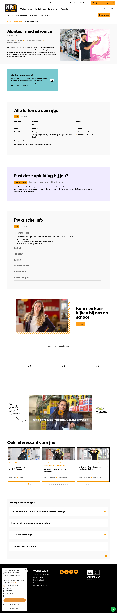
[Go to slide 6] (38, 484)
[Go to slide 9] (45, 484)
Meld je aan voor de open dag (102, 3)
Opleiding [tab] (32, 182)
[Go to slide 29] (86, 484)
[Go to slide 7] (41, 484)
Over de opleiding (21, 15)
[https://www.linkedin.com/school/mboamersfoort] (62, 572)
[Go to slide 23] (73, 484)
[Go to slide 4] (34, 484)
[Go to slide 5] (36, 484)
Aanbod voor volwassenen (60, 3)
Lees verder (13, 582)
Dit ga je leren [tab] (43, 182)
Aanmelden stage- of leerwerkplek (44, 577)
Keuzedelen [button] (20, 272)
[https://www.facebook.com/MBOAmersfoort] (71, 572)
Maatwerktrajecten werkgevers (42, 585)
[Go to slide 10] (47, 484)
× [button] (25, 569)
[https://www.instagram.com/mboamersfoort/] (66, 572)
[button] (14, 608)
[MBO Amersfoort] (11, 8)
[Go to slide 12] (51, 484)
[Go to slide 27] (82, 484)
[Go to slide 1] (28, 484)
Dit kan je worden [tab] (57, 182)
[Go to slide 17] (61, 484)
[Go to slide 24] (75, 484)
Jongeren (52, 9)
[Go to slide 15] (57, 484)
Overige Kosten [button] (22, 266)
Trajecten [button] (18, 254)
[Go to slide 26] (80, 484)
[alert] (14, 589)
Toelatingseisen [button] (22, 233)
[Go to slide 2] (30, 484)
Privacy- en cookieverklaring (15, 598)
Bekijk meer (100, 556)
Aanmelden (104, 15)
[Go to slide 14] (55, 484)
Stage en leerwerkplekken (41, 574)
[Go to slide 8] (43, 484)
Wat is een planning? (21, 535)
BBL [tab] (17, 117)
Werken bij (48, 3)
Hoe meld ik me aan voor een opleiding (30, 523)
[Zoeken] (112, 9)
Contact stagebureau (39, 583)
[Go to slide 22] (71, 484)
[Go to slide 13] (53, 484)
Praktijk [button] (17, 248)
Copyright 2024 (12, 601)
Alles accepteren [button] (14, 600)
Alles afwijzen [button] (14, 604)
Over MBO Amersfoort (82, 3)
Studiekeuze (40, 9)
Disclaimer (10, 595)
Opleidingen (26, 9)
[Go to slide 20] (67, 484)
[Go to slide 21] (69, 484)
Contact (72, 3)
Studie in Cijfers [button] (21, 278)
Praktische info (34, 15)
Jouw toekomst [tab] (21, 182)
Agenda (64, 9)
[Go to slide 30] (88, 484)
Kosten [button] (17, 260)
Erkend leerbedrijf (38, 580)
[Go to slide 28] (84, 484)
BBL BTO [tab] (24, 117)
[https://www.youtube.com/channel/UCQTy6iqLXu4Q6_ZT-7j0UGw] (76, 572)
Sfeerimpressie (45, 15)
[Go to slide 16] (59, 484)
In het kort (10, 15)
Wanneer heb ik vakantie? (24, 546)
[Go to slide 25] (78, 484)
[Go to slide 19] (65, 484)
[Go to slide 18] (63, 484)
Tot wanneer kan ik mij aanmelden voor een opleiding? (38, 511)
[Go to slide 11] (49, 484)
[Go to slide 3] (32, 484)
